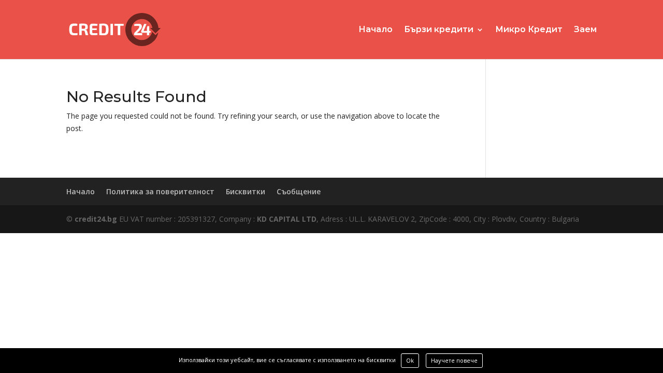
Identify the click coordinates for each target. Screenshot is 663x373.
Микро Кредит (529, 30)
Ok (410, 360)
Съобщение (299, 191)
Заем (585, 30)
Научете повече (454, 360)
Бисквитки (245, 191)
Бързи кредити (438, 30)
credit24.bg (96, 219)
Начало (375, 30)
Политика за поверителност (160, 191)
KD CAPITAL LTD (286, 219)
